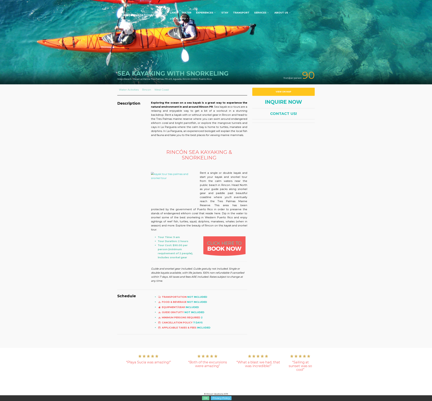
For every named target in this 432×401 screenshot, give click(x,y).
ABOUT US (281, 12)
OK (206, 398)
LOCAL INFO (178, 18)
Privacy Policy (221, 398)
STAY (224, 12)
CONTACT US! (283, 113)
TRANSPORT (241, 12)
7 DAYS (198, 322)
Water (186, 12)
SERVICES (260, 12)
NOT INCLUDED (197, 296)
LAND (173, 12)
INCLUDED (192, 307)
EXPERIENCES (204, 12)
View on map (283, 91)
